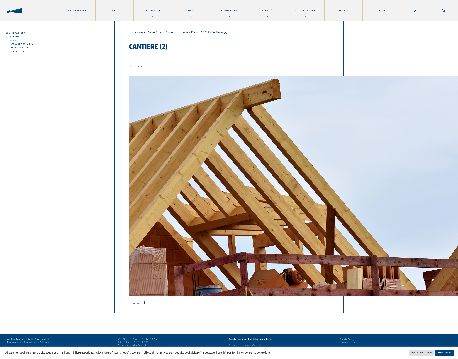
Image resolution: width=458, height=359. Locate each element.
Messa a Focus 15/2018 (195, 32)
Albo (114, 10)
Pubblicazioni (19, 47)
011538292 (142, 342)
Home (132, 32)
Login (381, 10)
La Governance (76, 10)
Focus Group (155, 32)
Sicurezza (172, 32)
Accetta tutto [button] (444, 353)
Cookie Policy (347, 339)
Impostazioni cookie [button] (421, 353)
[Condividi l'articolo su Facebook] (144, 302)
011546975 (126, 342)
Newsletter (17, 51)
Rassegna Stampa (21, 44)
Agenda (15, 36)
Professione (153, 10)
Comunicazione (305, 10)
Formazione (229, 10)
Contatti (343, 10)
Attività (267, 10)
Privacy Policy (347, 342)
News (13, 40)
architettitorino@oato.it (134, 345)
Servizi (190, 10)
